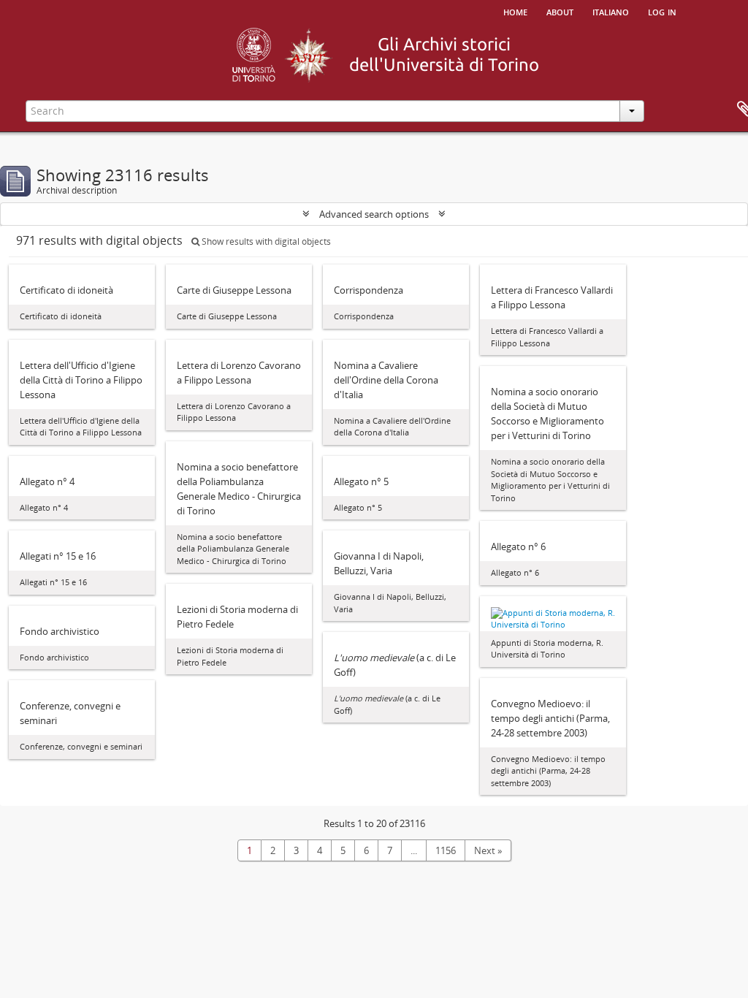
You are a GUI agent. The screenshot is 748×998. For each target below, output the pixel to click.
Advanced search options (374, 214)
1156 (445, 850)
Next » (488, 850)
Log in (662, 11)
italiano (610, 11)
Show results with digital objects (265, 241)
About (559, 11)
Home (515, 11)
